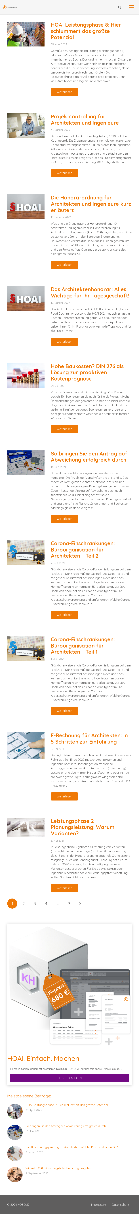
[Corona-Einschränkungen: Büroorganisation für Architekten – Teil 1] (26, 648)
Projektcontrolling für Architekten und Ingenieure (85, 119)
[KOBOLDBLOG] (10, 7)
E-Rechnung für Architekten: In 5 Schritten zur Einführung (89, 738)
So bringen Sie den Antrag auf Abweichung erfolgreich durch (89, 456)
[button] (119, 7)
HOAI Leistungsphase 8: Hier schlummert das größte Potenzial (86, 30)
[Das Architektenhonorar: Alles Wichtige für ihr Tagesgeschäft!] (26, 298)
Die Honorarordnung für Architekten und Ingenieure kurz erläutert (91, 203)
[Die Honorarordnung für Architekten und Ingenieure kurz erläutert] (26, 206)
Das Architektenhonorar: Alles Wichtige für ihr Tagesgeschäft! (90, 292)
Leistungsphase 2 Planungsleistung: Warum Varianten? (82, 827)
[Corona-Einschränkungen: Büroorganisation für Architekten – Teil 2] (26, 552)
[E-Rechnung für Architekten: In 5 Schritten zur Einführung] (26, 745)
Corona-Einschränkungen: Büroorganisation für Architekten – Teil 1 (83, 645)
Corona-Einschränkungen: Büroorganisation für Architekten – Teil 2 (83, 549)
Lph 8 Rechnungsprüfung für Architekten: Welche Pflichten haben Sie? (72, 1147)
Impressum (98, 1204)
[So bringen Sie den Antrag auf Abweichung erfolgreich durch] (26, 462)
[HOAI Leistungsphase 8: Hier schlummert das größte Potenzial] (26, 34)
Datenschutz (120, 1204)
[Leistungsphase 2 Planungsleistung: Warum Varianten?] (26, 827)
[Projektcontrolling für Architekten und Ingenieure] (26, 125)
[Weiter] (80, 904)
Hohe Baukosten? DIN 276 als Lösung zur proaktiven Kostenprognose (87, 372)
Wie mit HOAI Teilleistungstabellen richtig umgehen (59, 1168)
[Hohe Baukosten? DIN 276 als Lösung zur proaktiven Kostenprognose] (26, 375)
